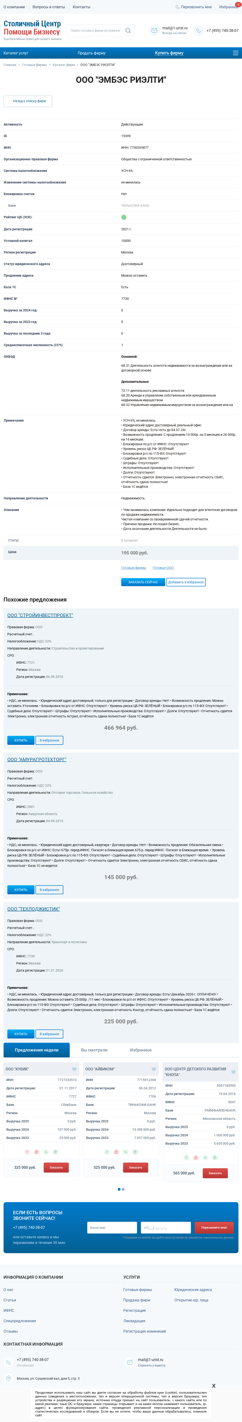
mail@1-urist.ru (150, 1359)
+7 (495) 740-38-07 (222, 30)
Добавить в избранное (186, 582)
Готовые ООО (163, 568)
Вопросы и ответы (49, 7)
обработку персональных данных (211, 1237)
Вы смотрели (94, 1049)
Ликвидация (134, 1321)
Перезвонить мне (196, 7)
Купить (20, 740)
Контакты (81, 7)
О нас (8, 1289)
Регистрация (134, 1310)
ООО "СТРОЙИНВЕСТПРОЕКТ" (40, 615)
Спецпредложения (20, 1321)
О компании (14, 7)
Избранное (228, 7)
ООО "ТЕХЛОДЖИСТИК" (33, 909)
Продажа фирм (136, 1300)
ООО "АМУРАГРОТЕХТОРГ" (36, 759)
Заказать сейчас (143, 582)
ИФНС (9, 1310)
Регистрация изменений (144, 1331)
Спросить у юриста (151, 1365)
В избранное (49, 740)
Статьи (10, 1300)
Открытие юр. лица (191, 1300)
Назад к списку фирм (29, 101)
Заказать (56, 1167)
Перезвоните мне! (214, 1227)
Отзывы (11, 1331)
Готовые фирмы (133, 568)
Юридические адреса (193, 1289)
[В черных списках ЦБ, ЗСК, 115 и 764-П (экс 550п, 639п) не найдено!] (123, 217)
